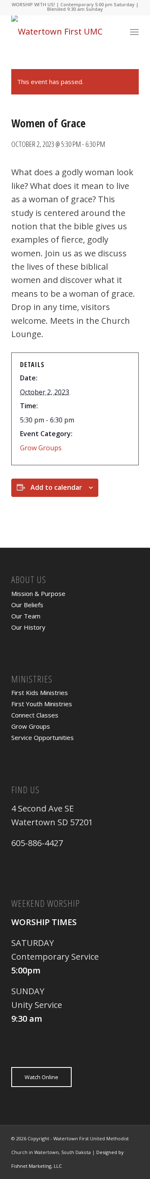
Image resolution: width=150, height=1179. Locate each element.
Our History (28, 627)
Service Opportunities (42, 737)
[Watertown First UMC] (62, 31)
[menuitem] (134, 32)
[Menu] (134, 32)
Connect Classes (34, 715)
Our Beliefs (27, 605)
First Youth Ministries (41, 704)
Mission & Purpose (38, 593)
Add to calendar (56, 487)
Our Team (25, 616)
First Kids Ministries (39, 692)
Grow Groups (41, 447)
